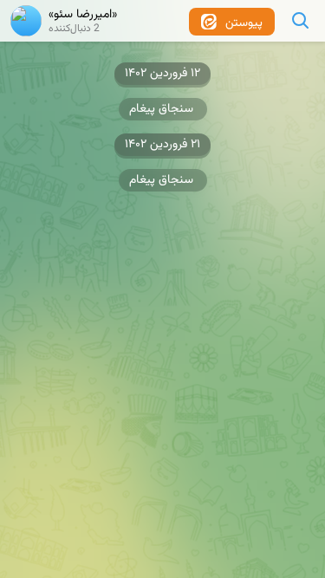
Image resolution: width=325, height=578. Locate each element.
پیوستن (242, 23)
